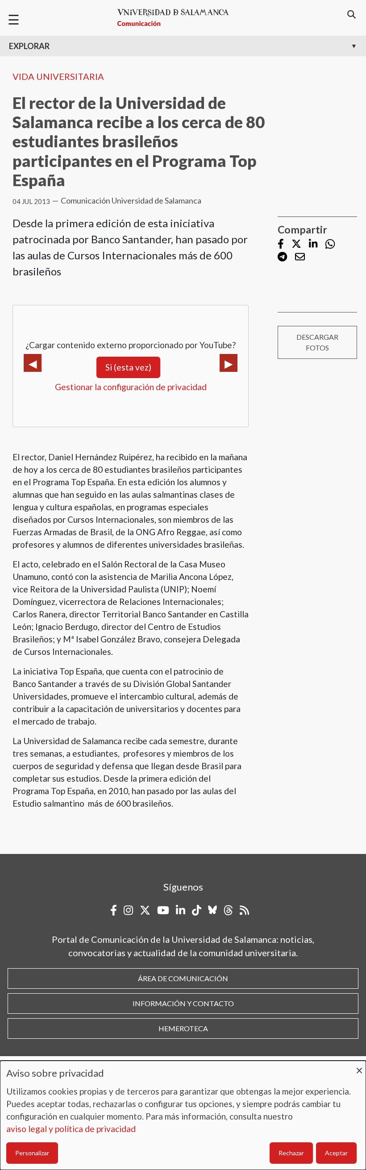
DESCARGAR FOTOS (317, 342)
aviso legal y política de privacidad (71, 1129)
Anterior (33, 363)
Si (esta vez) (128, 367)
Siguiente (228, 363)
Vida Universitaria (58, 76)
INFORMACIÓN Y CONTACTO (183, 1003)
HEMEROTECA (183, 1028)
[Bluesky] (212, 910)
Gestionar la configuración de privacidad (131, 387)
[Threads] (228, 910)
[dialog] (183, 1115)
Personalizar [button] (32, 1153)
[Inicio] (176, 17)
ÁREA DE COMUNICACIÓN (183, 978)
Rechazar (291, 1153)
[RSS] (244, 910)
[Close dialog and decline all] (359, 1066)
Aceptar (336, 1153)
